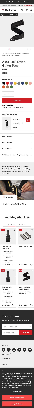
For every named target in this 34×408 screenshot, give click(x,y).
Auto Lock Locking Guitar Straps (11, 55)
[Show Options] (31, 326)
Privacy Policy (26, 381)
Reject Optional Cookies (17, 397)
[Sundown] (3, 86)
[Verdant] (11, 86)
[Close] (3, 370)
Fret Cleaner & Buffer (25, 247)
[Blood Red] (7, 83)
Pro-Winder (16, 119)
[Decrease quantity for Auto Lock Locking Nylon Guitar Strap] (4, 94)
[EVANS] (4, 5)
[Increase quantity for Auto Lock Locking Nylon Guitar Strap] (12, 94)
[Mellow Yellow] (15, 83)
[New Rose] (30, 83)
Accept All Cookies (17, 404)
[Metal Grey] (18, 83)
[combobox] (16, 326)
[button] (12, 49)
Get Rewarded (28, 5)
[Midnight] (22, 83)
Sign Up (26, 332)
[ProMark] (12, 5)
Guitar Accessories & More (9, 53)
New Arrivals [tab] (12, 225)
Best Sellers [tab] (22, 225)
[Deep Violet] (11, 83)
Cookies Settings (17, 391)
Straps (18, 53)
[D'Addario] (10, 10)
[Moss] (26, 83)
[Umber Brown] (7, 86)
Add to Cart (17, 100)
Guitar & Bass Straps (26, 53)
